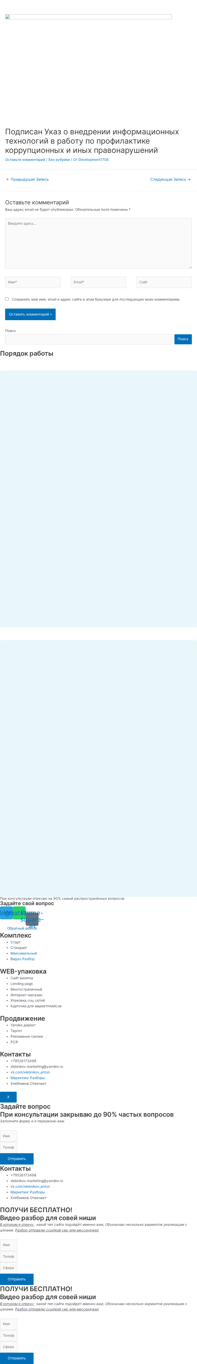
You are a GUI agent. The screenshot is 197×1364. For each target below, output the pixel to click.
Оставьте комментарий (25, 160)
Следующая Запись (170, 179)
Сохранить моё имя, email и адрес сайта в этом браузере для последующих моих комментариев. (96, 299)
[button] (22, 928)
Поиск (10, 331)
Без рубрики (59, 160)
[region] (98, 492)
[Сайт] (164, 283)
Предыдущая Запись (27, 179)
